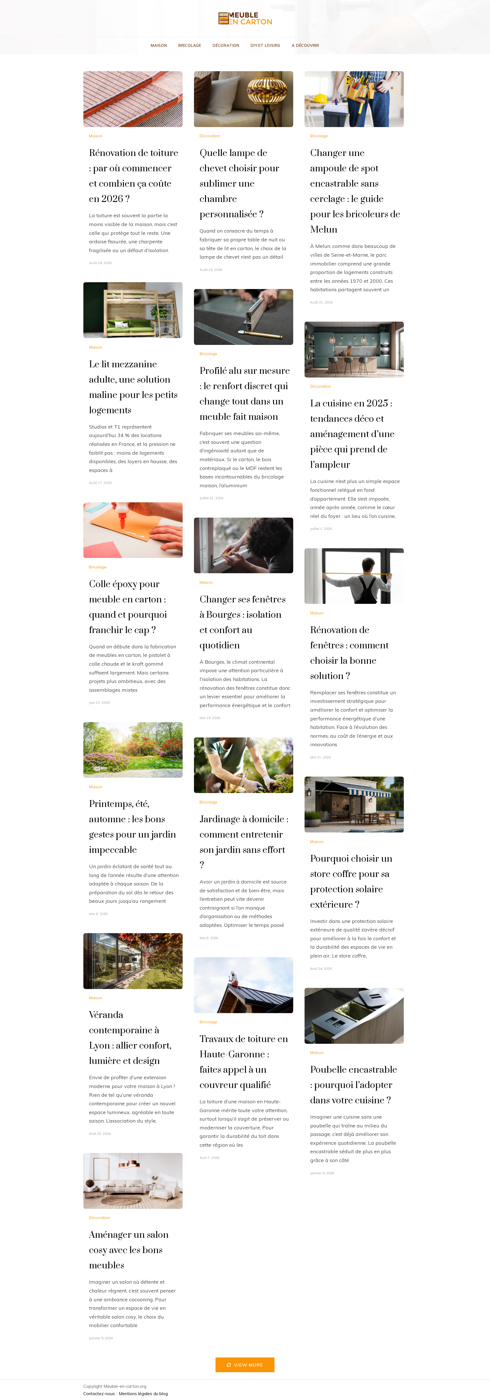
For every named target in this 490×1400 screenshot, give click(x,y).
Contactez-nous (99, 1393)
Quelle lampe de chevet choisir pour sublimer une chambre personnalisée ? (239, 183)
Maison (159, 45)
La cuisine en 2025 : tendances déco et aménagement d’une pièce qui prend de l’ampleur (352, 434)
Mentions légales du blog (143, 1393)
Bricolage (189, 45)
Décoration (226, 45)
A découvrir (305, 45)
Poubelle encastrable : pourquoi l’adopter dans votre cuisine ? (353, 1085)
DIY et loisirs (265, 45)
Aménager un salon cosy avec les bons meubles (129, 1250)
